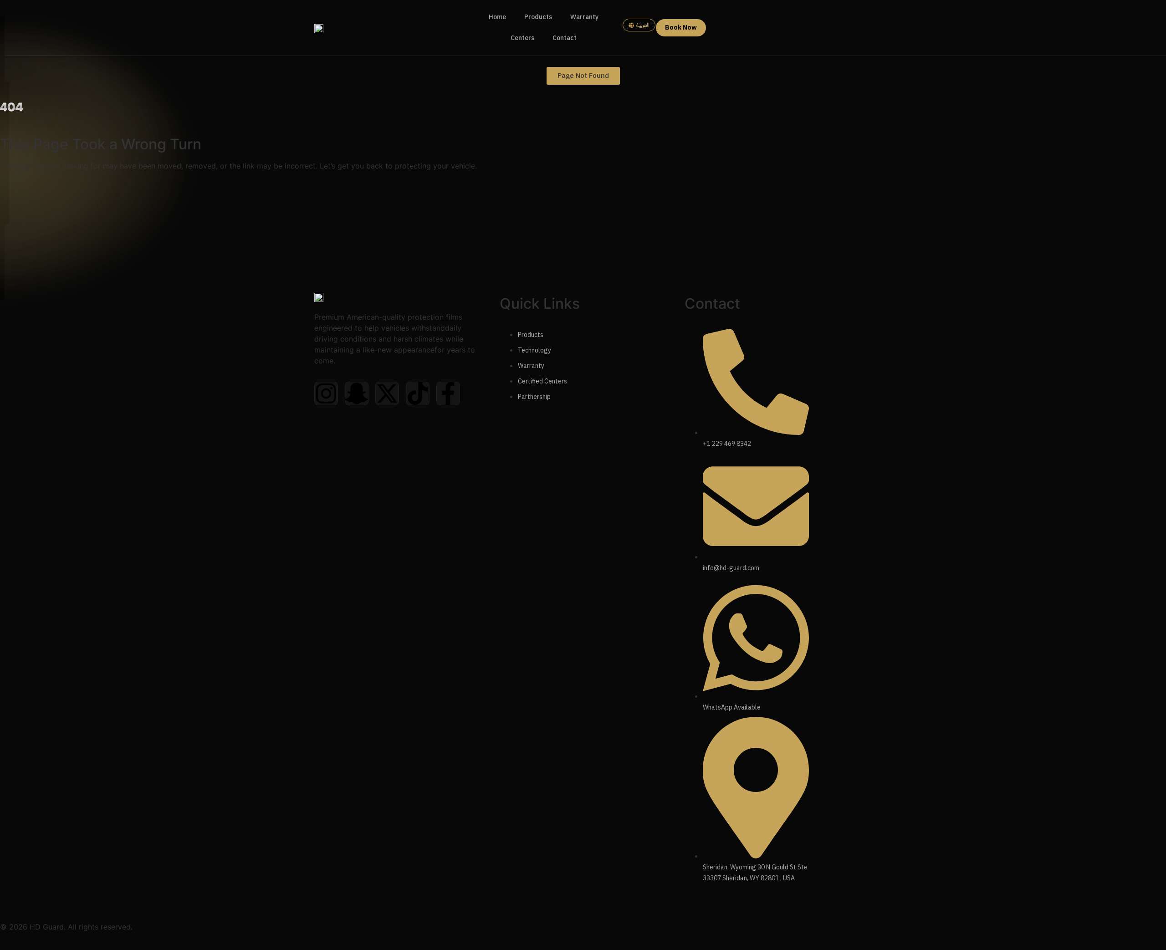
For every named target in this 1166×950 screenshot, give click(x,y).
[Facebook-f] (448, 393)
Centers (522, 38)
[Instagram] (326, 393)
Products (538, 17)
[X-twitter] (387, 393)
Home (497, 17)
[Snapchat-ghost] (356, 393)
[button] (583, 76)
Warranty (584, 17)
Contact (564, 38)
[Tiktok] (418, 393)
